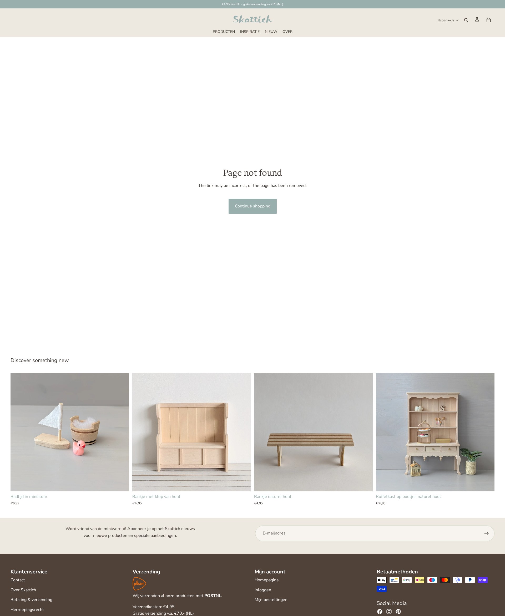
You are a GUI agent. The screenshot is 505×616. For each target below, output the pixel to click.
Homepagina (267, 580)
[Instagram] (389, 611)
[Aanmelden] (486, 533)
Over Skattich (23, 590)
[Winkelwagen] (488, 20)
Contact (18, 580)
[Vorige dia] (140, 432)
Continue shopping (252, 206)
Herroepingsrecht (27, 610)
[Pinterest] (398, 611)
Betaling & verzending (31, 600)
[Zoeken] (466, 20)
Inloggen (263, 590)
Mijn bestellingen (271, 600)
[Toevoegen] (121, 483)
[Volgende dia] (243, 432)
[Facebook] (380, 611)
